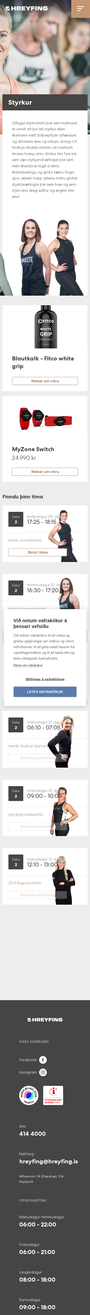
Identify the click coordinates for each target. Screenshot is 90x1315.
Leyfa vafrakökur (45, 692)
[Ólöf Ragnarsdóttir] (58, 878)
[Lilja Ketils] (58, 809)
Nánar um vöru (45, 380)
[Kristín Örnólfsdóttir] (58, 535)
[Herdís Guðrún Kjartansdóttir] (58, 741)
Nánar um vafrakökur (27, 665)
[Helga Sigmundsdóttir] (58, 604)
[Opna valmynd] (80, 9)
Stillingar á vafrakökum (45, 679)
